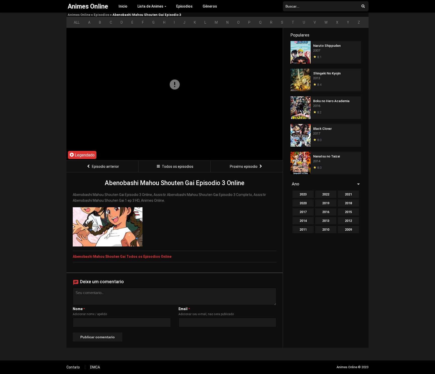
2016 (325, 212)
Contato (73, 367)
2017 (303, 212)
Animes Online (79, 15)
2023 (303, 194)
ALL (77, 22)
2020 (303, 203)
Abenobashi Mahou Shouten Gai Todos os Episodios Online (122, 257)
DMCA (95, 367)
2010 (325, 229)
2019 (325, 203)
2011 (303, 229)
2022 (325, 194)
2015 (348, 212)
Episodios (184, 6)
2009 (348, 229)
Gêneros (210, 6)
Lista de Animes (150, 6)
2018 (348, 203)
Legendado (84, 155)
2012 (348, 221)
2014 (303, 221)
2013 (325, 221)
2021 (348, 194)
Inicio (123, 6)
